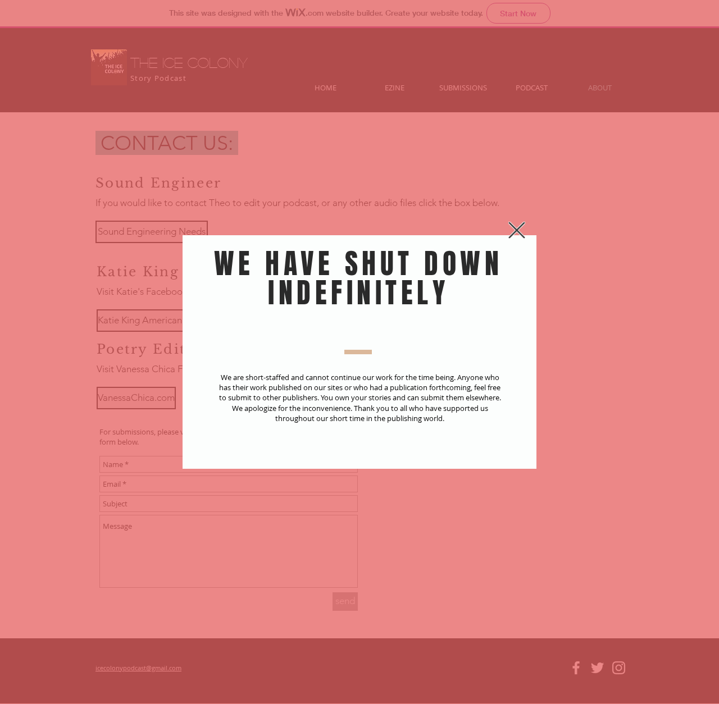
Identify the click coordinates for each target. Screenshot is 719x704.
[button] (516, 230)
